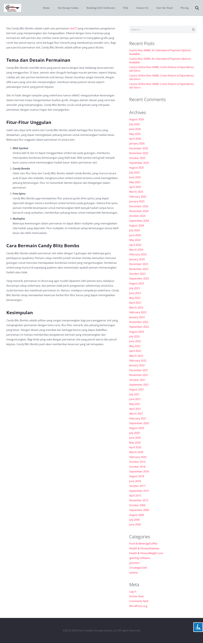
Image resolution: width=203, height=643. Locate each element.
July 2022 (134, 336)
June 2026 (135, 129)
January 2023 (137, 317)
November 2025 (138, 153)
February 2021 (137, 418)
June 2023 (135, 293)
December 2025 (138, 148)
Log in (132, 591)
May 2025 (135, 182)
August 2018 (136, 476)
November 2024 (138, 211)
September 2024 (139, 220)
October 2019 (137, 462)
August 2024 (136, 225)
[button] (197, 8)
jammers (134, 563)
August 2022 (136, 331)
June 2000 (135, 524)
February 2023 (137, 312)
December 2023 (138, 264)
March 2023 (136, 307)
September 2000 (139, 510)
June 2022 (135, 341)
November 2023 (138, 269)
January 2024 (137, 259)
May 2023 (135, 298)
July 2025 (134, 172)
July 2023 (134, 288)
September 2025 (139, 163)
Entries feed (136, 596)
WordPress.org (138, 606)
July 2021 (134, 394)
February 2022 (137, 360)
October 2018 (137, 466)
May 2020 (135, 442)
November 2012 (138, 500)
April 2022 (135, 351)
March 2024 (136, 249)
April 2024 (135, 245)
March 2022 (136, 356)
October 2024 (137, 216)
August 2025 (136, 167)
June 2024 (135, 235)
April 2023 (135, 302)
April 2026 (135, 138)
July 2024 (134, 230)
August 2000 (136, 515)
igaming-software (139, 558)
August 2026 (136, 119)
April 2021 (135, 409)
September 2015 (139, 491)
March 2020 (136, 452)
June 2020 (135, 437)
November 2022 (138, 322)
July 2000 (134, 519)
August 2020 (136, 428)
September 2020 (139, 423)
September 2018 (139, 471)
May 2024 (135, 240)
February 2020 (137, 457)
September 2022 (139, 326)
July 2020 (134, 433)
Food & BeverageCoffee (143, 543)
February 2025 (137, 196)
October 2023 (137, 273)
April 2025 (135, 187)
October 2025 (137, 158)
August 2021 (136, 389)
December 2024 (138, 206)
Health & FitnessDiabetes (144, 548)
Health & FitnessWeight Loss (146, 553)
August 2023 (136, 283)
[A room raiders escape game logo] (12, 8)
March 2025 (136, 191)
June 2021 (135, 399)
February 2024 (137, 254)
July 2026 (134, 124)
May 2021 (135, 404)
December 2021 (138, 370)
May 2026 (135, 134)
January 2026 (137, 143)
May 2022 (135, 346)
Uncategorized (138, 567)
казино (133, 572)
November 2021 (138, 375)
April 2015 (135, 495)
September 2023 (139, 278)
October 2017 (137, 486)
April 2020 (135, 447)
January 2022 (137, 365)
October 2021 (137, 380)
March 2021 (136, 413)
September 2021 (139, 384)
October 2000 (137, 505)
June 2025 (135, 177)
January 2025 (137, 201)
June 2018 (135, 481)
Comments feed (138, 601)
